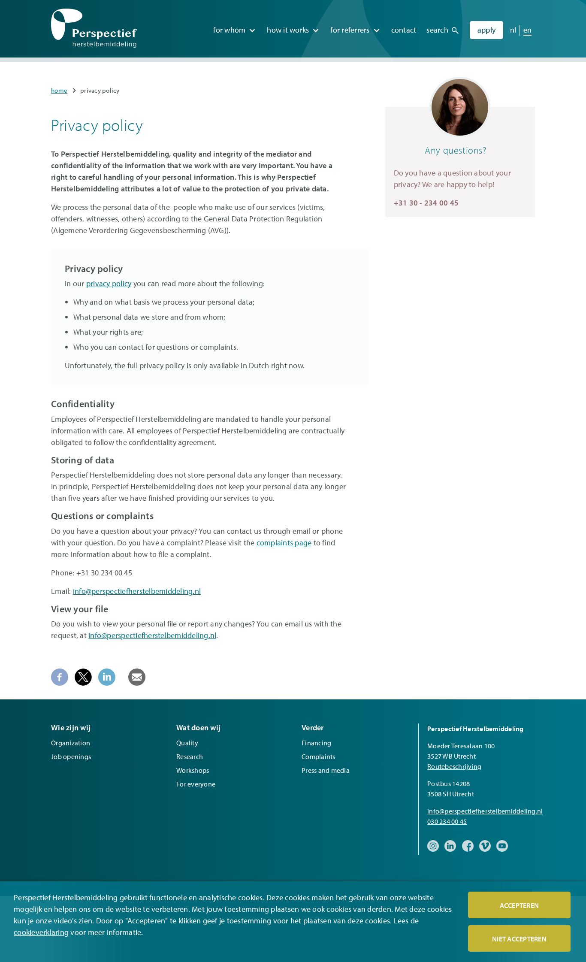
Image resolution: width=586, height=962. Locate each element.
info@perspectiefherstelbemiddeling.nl (137, 591)
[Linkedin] (106, 676)
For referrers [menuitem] (349, 30)
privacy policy (109, 283)
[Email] (136, 676)
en (527, 30)
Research (189, 756)
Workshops (192, 770)
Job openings (71, 756)
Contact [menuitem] (404, 30)
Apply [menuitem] (486, 30)
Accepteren (519, 905)
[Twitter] (83, 676)
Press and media (326, 770)
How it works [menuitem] (288, 30)
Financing (316, 742)
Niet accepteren (519, 939)
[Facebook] (59, 676)
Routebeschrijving (454, 766)
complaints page (284, 543)
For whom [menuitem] (229, 30)
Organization (70, 742)
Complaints (318, 756)
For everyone (195, 784)
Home (59, 90)
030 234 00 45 (447, 821)
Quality (187, 742)
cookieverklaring (41, 932)
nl (513, 30)
